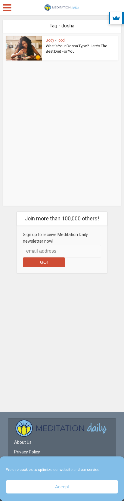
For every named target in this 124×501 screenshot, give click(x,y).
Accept (62, 486)
